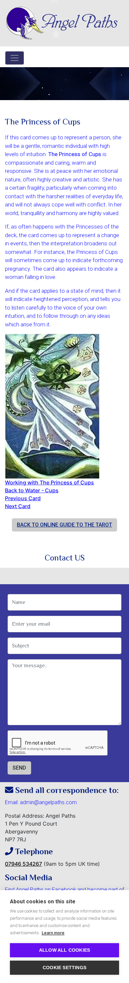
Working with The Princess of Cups (49, 482)
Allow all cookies (64, 950)
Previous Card (23, 498)
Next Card (17, 506)
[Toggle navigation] (14, 58)
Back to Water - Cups (32, 490)
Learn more (53, 932)
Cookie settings (64, 967)
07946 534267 (23, 863)
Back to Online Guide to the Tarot (64, 525)
